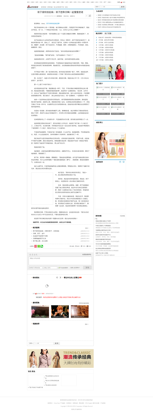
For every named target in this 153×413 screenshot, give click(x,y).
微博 (58, 2)
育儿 (79, 2)
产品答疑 (102, 403)
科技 (49, 2)
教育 (71, 2)
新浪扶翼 (98, 216)
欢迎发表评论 (86, 254)
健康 (84, 2)
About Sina (57, 403)
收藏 (92, 2)
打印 (84, 246)
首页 (28, 2)
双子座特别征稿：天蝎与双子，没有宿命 (46, 231)
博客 (62, 2)
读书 (66, 2)
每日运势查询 (47, 297)
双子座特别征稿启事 (53, 23)
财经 (45, 2)
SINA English (88, 403)
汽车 (101, 2)
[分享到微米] (35, 246)
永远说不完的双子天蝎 (40, 236)
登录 (43, 293)
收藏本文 (72, 16)
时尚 (75, 2)
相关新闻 (36, 227)
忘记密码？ (77, 267)
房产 (105, 2)
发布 (87, 267)
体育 (37, 2)
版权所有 (79, 409)
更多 (109, 2)
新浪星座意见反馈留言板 (67, 400)
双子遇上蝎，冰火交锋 (40, 241)
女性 (96, 2)
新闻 (32, 2)
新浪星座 (43, 7)
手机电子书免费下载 (37, 387)
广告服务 (62, 403)
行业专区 (122, 216)
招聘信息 (75, 403)
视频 (54, 2)
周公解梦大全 (76, 297)
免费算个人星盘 (57, 297)
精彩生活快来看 (52, 385)
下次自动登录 (64, 267)
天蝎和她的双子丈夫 (39, 238)
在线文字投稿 (67, 297)
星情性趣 (49, 7)
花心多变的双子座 (59, 7)
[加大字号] (90, 15)
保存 (78, 246)
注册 (118, 2)
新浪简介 (50, 403)
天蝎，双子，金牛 (39, 233)
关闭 (89, 246)
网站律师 (81, 403)
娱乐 (41, 2)
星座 (88, 2)
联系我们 (69, 403)
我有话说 (66, 16)
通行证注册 (96, 403)
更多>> (87, 228)
